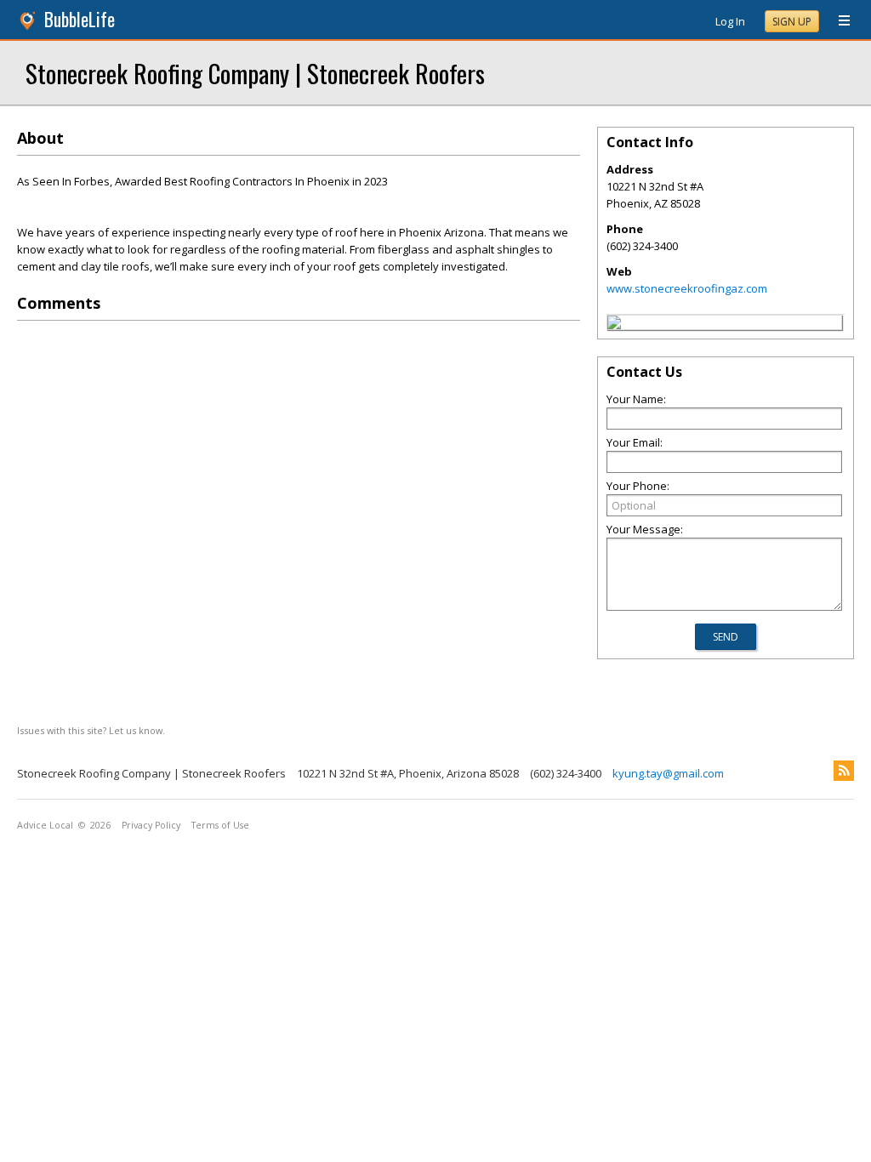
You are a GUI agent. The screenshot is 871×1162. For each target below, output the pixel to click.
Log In (730, 21)
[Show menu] (838, 21)
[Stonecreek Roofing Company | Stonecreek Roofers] (614, 325)
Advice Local (45, 825)
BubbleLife (79, 19)
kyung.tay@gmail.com (668, 773)
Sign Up (791, 21)
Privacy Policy (151, 825)
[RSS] (844, 770)
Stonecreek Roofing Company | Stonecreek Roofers (255, 72)
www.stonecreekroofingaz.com (686, 288)
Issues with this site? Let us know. (91, 730)
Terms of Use (220, 825)
